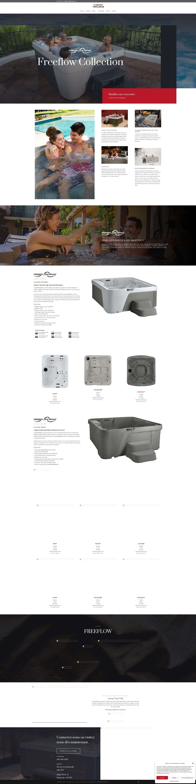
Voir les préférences (187, 777)
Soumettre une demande (117, 98)
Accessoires (101, 11)
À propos (88, 11)
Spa (93, 11)
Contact (114, 11)
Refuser (174, 777)
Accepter (162, 777)
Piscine (108, 11)
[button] (193, 763)
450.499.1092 (61, 1)
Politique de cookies (174, 781)
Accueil (82, 11)
